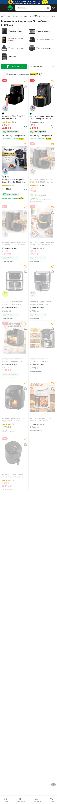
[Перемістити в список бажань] (25, 81)
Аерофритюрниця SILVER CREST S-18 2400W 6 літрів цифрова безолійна (41, 181)
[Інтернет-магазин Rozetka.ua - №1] (10, 8)
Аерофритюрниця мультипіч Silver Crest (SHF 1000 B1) (42, 117)
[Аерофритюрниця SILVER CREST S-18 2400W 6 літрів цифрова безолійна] (42, 158)
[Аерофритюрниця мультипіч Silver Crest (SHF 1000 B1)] (42, 95)
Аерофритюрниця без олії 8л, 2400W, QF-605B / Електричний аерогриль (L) (14, 420)
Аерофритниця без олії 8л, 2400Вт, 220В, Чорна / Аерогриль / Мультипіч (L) (41, 420)
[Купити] (25, 127)
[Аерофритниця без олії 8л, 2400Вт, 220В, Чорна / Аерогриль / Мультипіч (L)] (42, 397)
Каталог (5, 801)
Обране (51, 801)
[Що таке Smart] (40, 74)
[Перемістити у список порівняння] (25, 86)
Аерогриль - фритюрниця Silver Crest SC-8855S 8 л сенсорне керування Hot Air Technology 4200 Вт (14, 181)
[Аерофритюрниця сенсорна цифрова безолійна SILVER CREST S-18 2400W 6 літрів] (14, 221)
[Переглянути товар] (3, 113)
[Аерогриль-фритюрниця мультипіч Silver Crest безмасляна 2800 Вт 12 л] (14, 280)
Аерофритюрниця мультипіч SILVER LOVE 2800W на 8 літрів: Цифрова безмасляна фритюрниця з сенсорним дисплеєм (42, 244)
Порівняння (37, 801)
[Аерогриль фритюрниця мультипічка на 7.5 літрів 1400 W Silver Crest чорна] (14, 453)
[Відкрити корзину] (53, 8)
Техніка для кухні (26, 16)
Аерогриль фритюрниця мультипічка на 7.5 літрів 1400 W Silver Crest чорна (13, 476)
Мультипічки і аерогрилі (45, 16)
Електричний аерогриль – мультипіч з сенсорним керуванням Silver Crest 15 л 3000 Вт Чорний (14, 360)
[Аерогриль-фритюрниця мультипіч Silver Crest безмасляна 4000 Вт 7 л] (42, 280)
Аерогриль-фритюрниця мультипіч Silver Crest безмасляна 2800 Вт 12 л (13, 303)
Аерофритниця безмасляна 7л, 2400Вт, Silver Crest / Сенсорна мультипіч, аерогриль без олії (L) (41, 360)
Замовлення (21, 801)
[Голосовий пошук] (48, 8)
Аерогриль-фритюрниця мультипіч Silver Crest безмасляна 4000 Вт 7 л (40, 303)
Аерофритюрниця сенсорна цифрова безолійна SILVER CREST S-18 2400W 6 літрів (14, 244)
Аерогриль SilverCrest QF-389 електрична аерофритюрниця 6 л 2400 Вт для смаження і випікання (14, 117)
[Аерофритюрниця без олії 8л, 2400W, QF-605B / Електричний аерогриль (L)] (14, 397)
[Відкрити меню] (3, 8)
